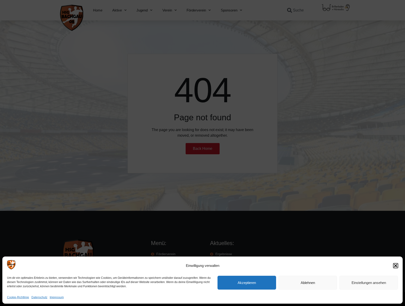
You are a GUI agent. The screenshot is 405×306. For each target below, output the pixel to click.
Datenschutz (39, 297)
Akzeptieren (247, 283)
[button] (395, 265)
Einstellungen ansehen (369, 283)
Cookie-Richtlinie (18, 297)
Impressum (57, 297)
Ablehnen (308, 283)
